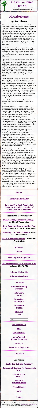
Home (19, 192)
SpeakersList (19, 313)
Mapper (19, 295)
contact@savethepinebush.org (28, 404)
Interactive (19, 293)
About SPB (19, 353)
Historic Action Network (19, 375)
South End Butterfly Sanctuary (19, 364)
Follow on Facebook (19, 276)
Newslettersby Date (19, 306)
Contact (19, 397)
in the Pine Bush (25, 264)
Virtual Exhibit (19, 333)
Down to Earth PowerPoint (13, 239)
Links (19, 391)
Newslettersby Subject (19, 300)
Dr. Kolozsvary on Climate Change (18, 220)
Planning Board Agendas (19, 257)
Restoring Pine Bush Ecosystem (16, 232)
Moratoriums (19, 16)
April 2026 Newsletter (19, 199)
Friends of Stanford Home (19, 381)
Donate (19, 251)
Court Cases (19, 282)
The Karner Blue (19, 325)
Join (12, 272)
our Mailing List (21, 272)
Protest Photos (19, 387)
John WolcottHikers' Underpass (19, 338)
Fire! (19, 329)
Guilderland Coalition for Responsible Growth (19, 369)
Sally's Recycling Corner (19, 347)
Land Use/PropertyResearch (19, 287)
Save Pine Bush (22, 4)
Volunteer (19, 247)
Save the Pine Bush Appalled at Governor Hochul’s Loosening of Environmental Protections (19, 207)
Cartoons (19, 343)
